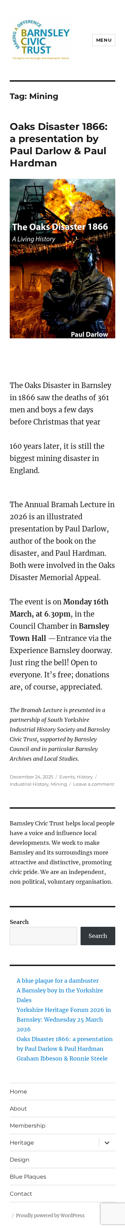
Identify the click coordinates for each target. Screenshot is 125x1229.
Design (20, 1159)
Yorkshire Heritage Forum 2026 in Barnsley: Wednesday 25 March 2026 (64, 1019)
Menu (103, 40)
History (85, 777)
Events (67, 777)
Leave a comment (93, 784)
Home (18, 1091)
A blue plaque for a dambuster (58, 980)
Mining (59, 784)
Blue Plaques (28, 1176)
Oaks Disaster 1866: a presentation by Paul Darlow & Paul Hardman (58, 145)
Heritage (22, 1142)
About (18, 1108)
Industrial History (29, 784)
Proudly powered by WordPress (50, 1216)
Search (19, 921)
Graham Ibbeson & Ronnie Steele (62, 1058)
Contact (21, 1193)
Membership (27, 1125)
